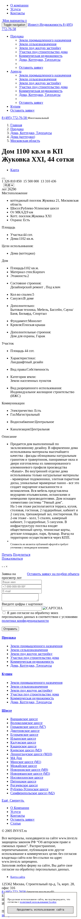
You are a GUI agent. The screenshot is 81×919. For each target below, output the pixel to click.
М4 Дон (16, 758)
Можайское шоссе (23, 766)
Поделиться (21, 554)
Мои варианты (14, 20)
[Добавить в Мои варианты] (3, 178)
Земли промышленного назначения (45, 40)
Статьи (15, 823)
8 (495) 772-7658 (14, 892)
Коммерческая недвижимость (40, 56)
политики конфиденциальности (25, 620)
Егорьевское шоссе (24, 734)
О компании (19, 5)
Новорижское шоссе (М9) (29, 770)
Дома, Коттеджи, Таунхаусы (39, 60)
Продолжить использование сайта (40, 909)
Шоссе (7, 710)
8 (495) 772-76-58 (15, 118)
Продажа (17, 36)
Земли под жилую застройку (40, 48)
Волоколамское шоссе (26, 723)
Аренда (15, 71)
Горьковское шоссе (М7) (28, 727)
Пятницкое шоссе (23, 781)
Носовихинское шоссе (26, 777)
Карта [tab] (14, 170)
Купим (15, 106)
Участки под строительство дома (43, 52)
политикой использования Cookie (38, 902)
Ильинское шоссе (23, 738)
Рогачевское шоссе (24, 785)
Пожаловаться (12, 558)
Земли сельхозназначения (37, 44)
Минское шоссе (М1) (25, 762)
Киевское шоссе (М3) (26, 750)
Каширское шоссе (23, 746)
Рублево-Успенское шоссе (29, 789)
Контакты (17, 13)
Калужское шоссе (23, 742)
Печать (7, 554)
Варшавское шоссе (24, 719)
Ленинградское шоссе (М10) (31, 754)
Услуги (15, 9)
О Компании (19, 808)
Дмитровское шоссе (25, 731)
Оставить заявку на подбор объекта (53, 574)
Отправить (10, 628)
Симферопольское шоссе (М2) (32, 793)
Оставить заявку (31, 67)
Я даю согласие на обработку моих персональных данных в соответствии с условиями (40, 616)
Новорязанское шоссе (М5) (30, 773)
